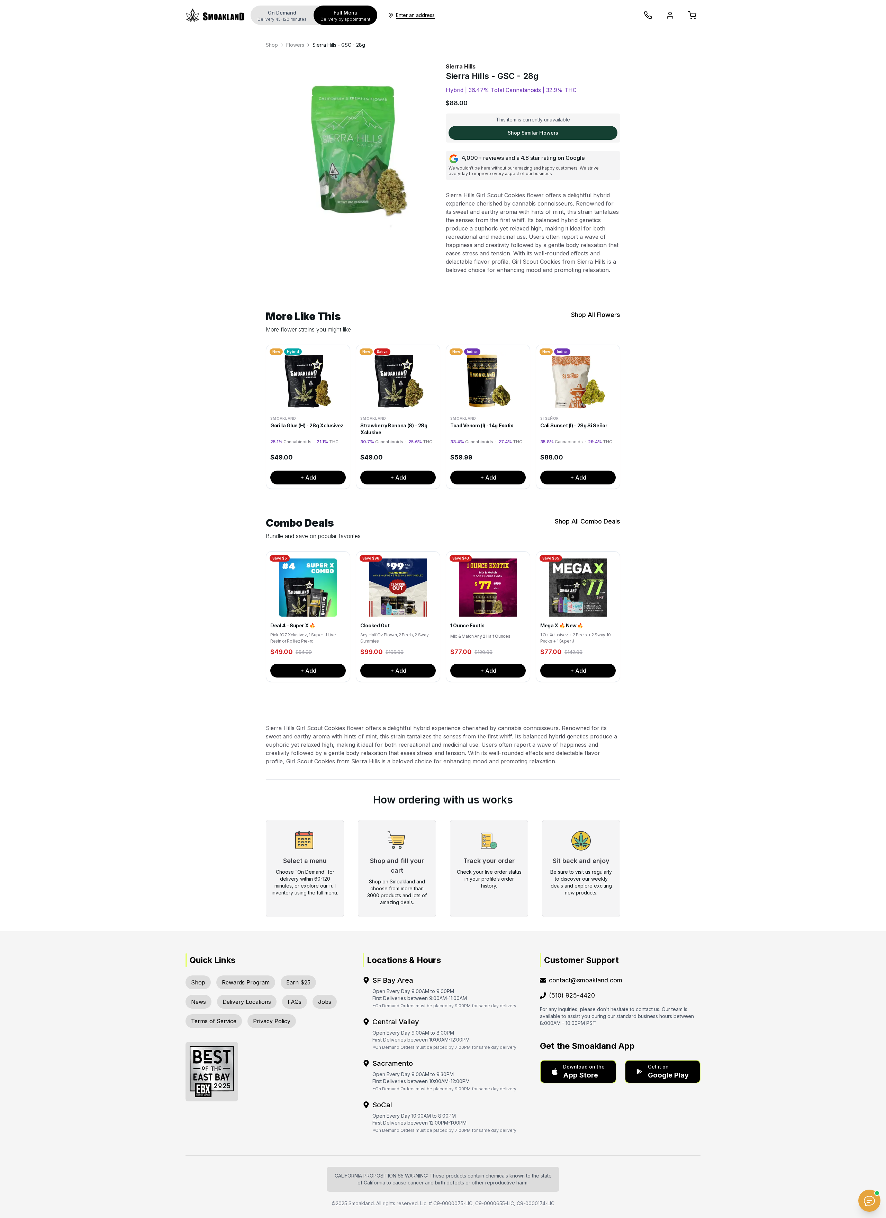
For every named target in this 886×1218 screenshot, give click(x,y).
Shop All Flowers (595, 314)
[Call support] (648, 15)
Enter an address (415, 15)
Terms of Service (213, 1021)
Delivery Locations (247, 1001)
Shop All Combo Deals (587, 521)
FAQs (294, 1001)
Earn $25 (298, 982)
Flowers (295, 45)
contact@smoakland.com (585, 980)
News (198, 1001)
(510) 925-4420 (572, 995)
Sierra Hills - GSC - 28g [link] (339, 45)
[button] (578, 1071)
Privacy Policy (271, 1021)
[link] (272, 45)
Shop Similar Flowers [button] (533, 133)
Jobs (324, 1001)
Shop (272, 45)
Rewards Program (246, 982)
